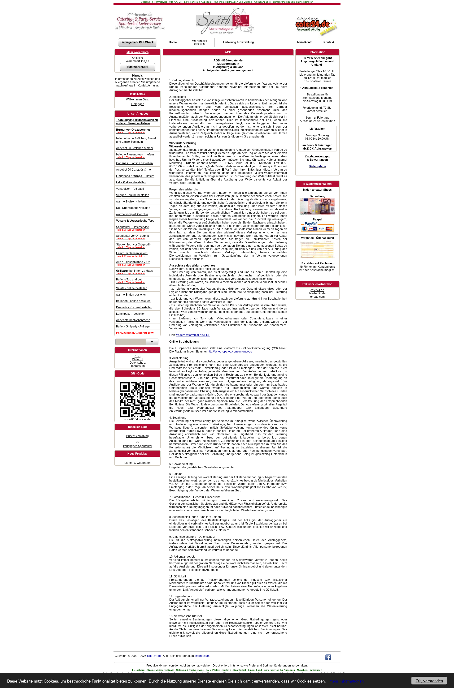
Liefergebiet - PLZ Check (137, 42)
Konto (304, 42)
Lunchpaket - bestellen (130, 313)
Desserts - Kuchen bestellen (134, 307)
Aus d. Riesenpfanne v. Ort (133, 263)
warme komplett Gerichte (132, 214)
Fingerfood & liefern (135, 176)
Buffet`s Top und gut (130, 281)
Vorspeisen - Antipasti (130, 188)
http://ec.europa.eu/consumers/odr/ (230, 351)
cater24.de (317, 290)
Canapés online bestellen (134, 163)
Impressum (138, 366)
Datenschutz (138, 362)
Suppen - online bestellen (132, 195)
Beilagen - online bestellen (133, 301)
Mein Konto (137, 93)
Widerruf (137, 359)
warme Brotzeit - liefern (131, 201)
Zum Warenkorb (137, 67)
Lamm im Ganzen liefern (132, 254)
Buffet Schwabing (137, 436)
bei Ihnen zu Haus (134, 272)
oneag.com (317, 296)
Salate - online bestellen (131, 288)
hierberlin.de (317, 293)
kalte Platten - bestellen (131, 182)
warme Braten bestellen (131, 294)
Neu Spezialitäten (133, 208)
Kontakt (328, 42)
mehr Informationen (346, 681)
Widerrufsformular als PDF (193, 335)
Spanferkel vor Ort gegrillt (132, 237)
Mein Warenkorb (137, 52)
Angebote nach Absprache (133, 320)
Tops (135, 220)
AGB (137, 356)
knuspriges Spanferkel (137, 446)
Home (173, 42)
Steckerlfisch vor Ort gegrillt (133, 246)
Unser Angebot (137, 113)
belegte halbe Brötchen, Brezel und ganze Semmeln (136, 140)
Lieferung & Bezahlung (238, 42)
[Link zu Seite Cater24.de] (316, 16)
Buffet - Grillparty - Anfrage (133, 326)
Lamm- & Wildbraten (137, 462)
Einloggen (137, 104)
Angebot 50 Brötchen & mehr (134, 148)
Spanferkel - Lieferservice (132, 228)
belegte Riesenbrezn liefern (135, 156)
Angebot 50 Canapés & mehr (134, 169)
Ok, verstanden (429, 681)
